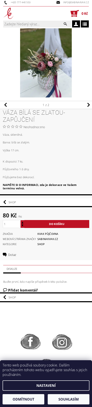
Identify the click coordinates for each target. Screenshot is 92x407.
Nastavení (46, 385)
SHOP (12, 202)
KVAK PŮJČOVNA (47, 234)
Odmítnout (23, 399)
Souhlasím (68, 399)
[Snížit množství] (22, 226)
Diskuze (12, 269)
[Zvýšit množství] (22, 222)
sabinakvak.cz (47, 239)
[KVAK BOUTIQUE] (8, 13)
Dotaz (12, 255)
